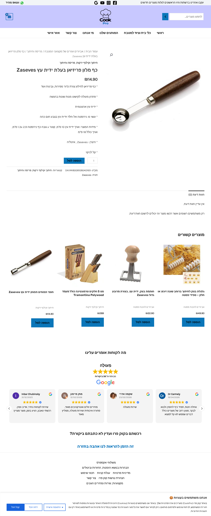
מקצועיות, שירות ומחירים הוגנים (104, 483)
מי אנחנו (88, 33)
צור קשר (71, 33)
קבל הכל (15, 507)
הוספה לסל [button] (193, 322)
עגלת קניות (103, 473)
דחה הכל (33, 507)
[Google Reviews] (96, 3)
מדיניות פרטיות (121, 473)
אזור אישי (53, 33)
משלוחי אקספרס (106, 462)
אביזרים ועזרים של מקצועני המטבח (64, 51)
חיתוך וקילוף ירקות (87, 62)
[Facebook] (115, 3)
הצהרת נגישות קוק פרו (111, 478)
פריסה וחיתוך (34, 51)
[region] (105, 504)
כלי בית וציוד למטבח (137, 33)
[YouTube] (102, 3)
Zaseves (86, 174)
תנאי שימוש (87, 473)
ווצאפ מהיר (12, 2)
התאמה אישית (53, 507)
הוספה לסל (74, 160)
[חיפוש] (165, 16)
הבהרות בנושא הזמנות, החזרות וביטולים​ (105, 467)
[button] (111, 55)
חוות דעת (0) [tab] (196, 194)
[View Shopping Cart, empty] (9, 16)
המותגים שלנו (109, 33)
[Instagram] (108, 3)
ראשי (160, 33)
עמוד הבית (92, 51)
